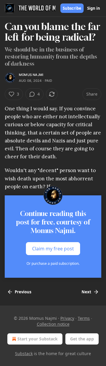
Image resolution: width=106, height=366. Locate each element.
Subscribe (72, 8)
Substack (24, 353)
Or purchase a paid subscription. (53, 263)
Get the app (82, 339)
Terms (84, 318)
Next (86, 292)
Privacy (67, 318)
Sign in (93, 8)
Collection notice (53, 324)
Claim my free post (53, 248)
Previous (23, 292)
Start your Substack (37, 339)
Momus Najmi (31, 75)
